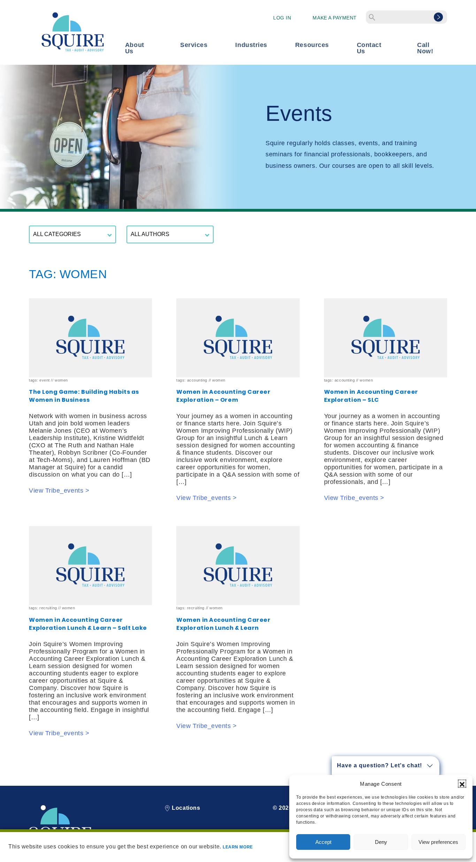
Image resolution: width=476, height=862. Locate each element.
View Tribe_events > (59, 490)
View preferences (438, 842)
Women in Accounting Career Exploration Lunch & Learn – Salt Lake (88, 624)
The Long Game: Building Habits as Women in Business (84, 396)
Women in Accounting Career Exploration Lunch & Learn (223, 624)
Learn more (238, 847)
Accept (323, 842)
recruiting (48, 608)
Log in (282, 18)
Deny (381, 842)
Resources (312, 44)
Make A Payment (335, 18)
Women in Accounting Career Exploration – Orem (223, 396)
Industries (251, 44)
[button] (462, 783)
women (61, 380)
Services (193, 44)
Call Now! (425, 48)
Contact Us (369, 48)
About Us (134, 48)
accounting (197, 380)
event (44, 380)
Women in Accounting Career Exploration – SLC (371, 396)
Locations (185, 808)
